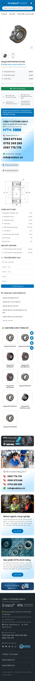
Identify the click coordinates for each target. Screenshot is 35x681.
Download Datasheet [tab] (11, 170)
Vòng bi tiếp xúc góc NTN (10, 306)
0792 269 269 (12, 143)
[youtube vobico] (6, 646)
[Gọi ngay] (32, 348)
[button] (4, 3)
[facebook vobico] (3, 646)
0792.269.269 (8, 635)
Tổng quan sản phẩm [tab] (11, 165)
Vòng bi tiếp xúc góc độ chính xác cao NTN (15, 311)
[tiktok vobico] (15, 646)
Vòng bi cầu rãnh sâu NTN (11, 298)
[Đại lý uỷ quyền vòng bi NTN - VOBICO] (17, 605)
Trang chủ (4, 14)
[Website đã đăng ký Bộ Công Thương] (25, 646)
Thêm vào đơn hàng (18, 89)
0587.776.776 (8, 638)
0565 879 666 (12, 139)
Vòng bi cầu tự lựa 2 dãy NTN (11, 302)
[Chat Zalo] (32, 333)
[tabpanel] (17, 216)
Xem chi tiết (17, 531)
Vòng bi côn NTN (8, 321)
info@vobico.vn (13, 157)
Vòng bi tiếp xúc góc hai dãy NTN (13, 317)
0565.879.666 (21, 635)
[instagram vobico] (12, 646)
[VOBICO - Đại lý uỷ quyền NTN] (12, 130)
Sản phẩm (12, 14)
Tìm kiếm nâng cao (17, 286)
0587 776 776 (12, 147)
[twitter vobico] (9, 646)
